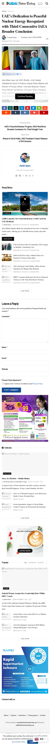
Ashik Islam (13, 37)
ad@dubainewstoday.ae (25, 725)
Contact (43, 715)
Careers (13, 715)
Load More (25, 291)
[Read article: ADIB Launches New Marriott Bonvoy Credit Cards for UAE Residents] (25, 203)
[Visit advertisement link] (25, 418)
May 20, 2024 (19, 499)
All (26, 562)
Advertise (22, 715)
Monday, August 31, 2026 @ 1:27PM (27, 250)
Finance (7, 213)
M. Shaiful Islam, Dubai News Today (15, 482)
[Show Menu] (3, 3)
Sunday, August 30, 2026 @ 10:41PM (27, 283)
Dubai (6, 588)
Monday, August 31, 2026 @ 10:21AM (27, 261)
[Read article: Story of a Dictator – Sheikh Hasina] (25, 464)
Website (5, 369)
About (6, 715)
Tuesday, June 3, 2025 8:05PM (31, 37)
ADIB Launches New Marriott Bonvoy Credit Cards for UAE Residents (24, 220)
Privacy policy (33, 715)
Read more (9, 239)
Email (5, 358)
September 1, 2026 (20, 599)
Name (5, 347)
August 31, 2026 (20, 620)
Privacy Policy (37, 384)
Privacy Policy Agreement (12, 380)
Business (11, 11)
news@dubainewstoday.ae (27, 722)
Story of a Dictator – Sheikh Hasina (16, 478)
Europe (41, 562)
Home (4, 11)
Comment (6, 316)
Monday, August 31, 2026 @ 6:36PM (26, 225)
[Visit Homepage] (21, 3)
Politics (7, 473)
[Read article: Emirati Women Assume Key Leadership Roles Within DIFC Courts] (25, 579)
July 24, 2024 (34, 482)
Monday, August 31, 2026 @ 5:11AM (27, 272)
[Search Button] (47, 3)
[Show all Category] (46, 562)
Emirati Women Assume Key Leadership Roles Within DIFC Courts (23, 594)
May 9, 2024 (19, 510)
